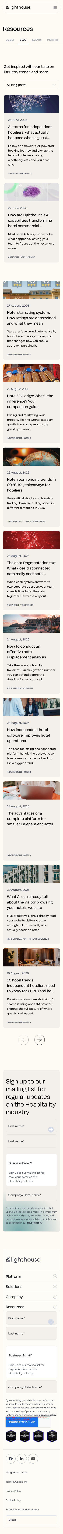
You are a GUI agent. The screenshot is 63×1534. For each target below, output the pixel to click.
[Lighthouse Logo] (18, 7)
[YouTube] (33, 1459)
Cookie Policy (13, 1500)
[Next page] (39, 1040)
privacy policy (34, 1222)
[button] (31, 1276)
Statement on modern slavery (22, 1509)
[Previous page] (23, 1040)
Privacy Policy (13, 1490)
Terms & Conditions (16, 1481)
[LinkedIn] (22, 1459)
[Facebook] (11, 1459)
